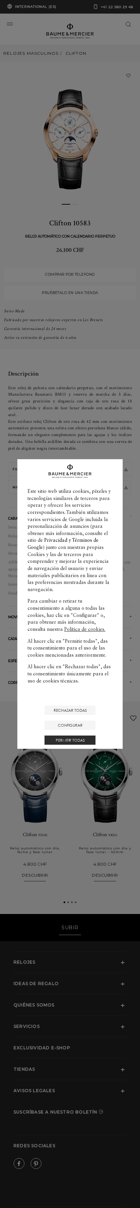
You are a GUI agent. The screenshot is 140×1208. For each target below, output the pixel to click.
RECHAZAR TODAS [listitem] (70, 710)
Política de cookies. (84, 629)
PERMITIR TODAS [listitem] (70, 740)
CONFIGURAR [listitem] (70, 725)
